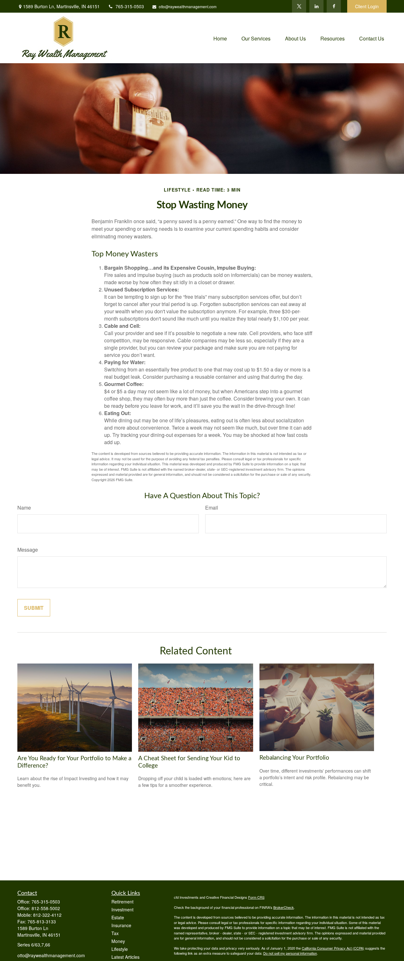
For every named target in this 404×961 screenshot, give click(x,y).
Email (211, 507)
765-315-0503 (130, 6)
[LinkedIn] (316, 6)
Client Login (367, 6)
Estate (117, 917)
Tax (115, 933)
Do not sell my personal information (290, 953)
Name (24, 507)
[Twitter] (299, 6)
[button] (220, 37)
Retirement (122, 901)
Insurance (121, 925)
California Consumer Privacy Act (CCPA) (333, 948)
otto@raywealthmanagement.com (188, 6)
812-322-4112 (47, 915)
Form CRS (256, 897)
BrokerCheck (283, 907)
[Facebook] (334, 6)
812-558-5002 (46, 908)
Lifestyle (119, 949)
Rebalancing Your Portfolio (294, 758)
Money (118, 941)
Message (27, 549)
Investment (122, 909)
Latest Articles (125, 957)
